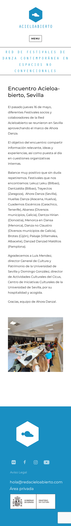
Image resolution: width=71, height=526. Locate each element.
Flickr (14, 462)
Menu (35, 38)
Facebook (25, 462)
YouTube (47, 462)
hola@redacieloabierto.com (36, 482)
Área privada (22, 488)
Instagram (36, 462)
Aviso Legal (18, 472)
